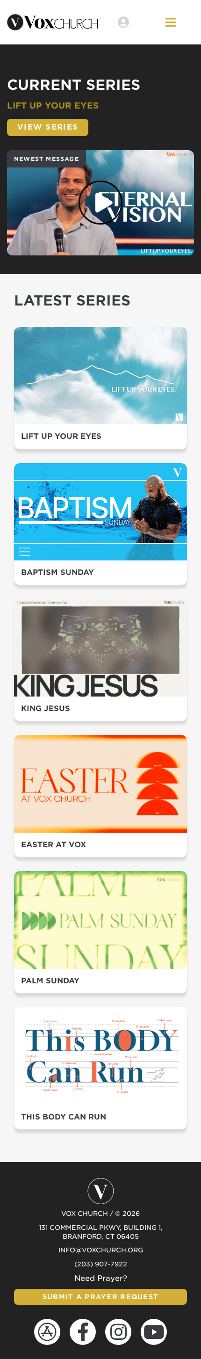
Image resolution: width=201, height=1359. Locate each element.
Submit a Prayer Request (100, 1297)
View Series (47, 127)
